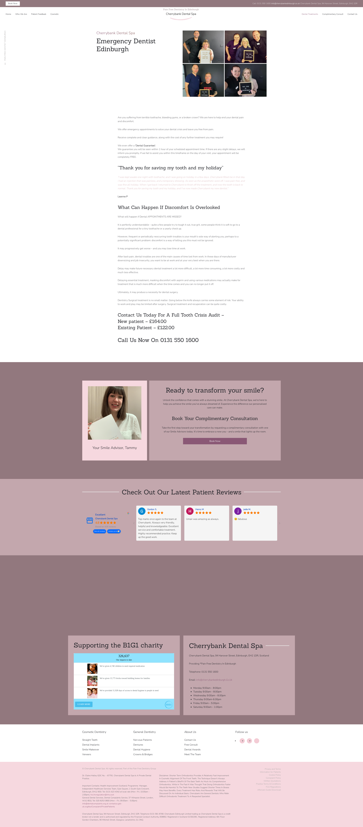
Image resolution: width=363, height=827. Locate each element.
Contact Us (352, 14)
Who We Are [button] (21, 14)
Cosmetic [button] (54, 14)
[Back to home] (181, 14)
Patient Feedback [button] (38, 14)
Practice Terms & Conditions (268, 784)
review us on (113, 531)
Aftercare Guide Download (269, 790)
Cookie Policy (275, 775)
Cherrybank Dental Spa (106, 518)
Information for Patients (270, 772)
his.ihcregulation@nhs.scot (102, 794)
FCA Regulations (273, 787)
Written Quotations (272, 781)
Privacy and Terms (273, 769)
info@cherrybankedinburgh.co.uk (285, 3)
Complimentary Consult (332, 14)
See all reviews (99, 531)
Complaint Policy (273, 778)
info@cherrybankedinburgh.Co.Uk (214, 680)
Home (8, 14)
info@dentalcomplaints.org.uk (95, 803)
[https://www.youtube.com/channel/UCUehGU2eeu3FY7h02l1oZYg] (256, 740)
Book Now (12, 3)
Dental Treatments (310, 14)
